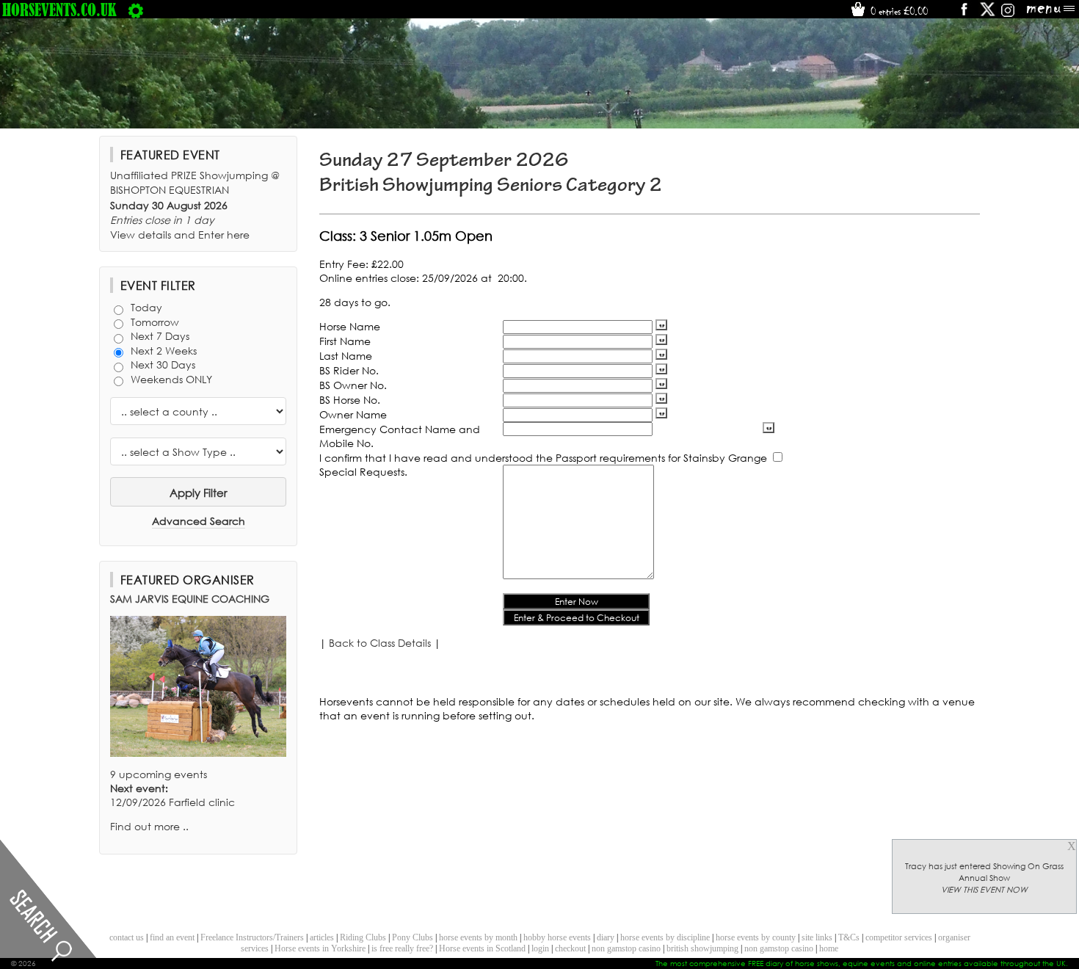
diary (605, 937)
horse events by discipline (665, 937)
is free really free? (402, 948)
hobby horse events (557, 937)
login (540, 948)
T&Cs (849, 937)
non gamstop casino (626, 948)
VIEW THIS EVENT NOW (984, 890)
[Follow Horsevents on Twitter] (987, 14)
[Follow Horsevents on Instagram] (1008, 14)
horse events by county (756, 937)
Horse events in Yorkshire (320, 948)
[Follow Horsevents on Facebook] (963, 14)
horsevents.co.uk (59, 9)
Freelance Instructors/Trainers (252, 937)
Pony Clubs (412, 937)
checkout (570, 948)
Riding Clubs (363, 937)
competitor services (898, 937)
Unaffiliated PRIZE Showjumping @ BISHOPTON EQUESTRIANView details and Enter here (195, 205)
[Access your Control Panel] (136, 9)
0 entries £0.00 (898, 11)
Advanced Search (198, 521)
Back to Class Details (380, 643)
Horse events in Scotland (482, 948)
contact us (126, 937)
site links (817, 937)
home (828, 948)
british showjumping (702, 948)
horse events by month (478, 937)
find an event (172, 937)
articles (322, 937)
